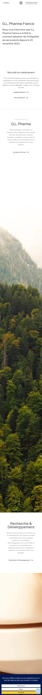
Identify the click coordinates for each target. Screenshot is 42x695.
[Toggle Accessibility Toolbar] (38, 691)
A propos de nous (19, 152)
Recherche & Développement (19, 560)
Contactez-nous (31, 3)
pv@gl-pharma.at (19, 92)
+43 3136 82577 (19, 98)
